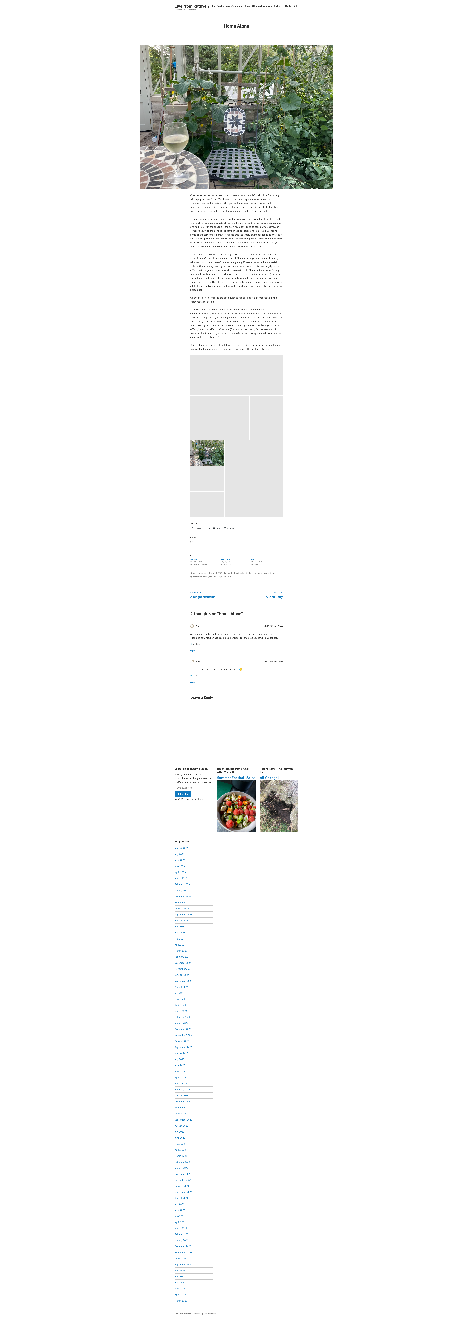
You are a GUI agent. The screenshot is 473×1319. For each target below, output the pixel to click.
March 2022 (181, 1155)
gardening (197, 576)
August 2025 (181, 920)
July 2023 (179, 1059)
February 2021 (182, 1234)
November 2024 (183, 968)
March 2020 (181, 1300)
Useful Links (291, 6)
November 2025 (183, 902)
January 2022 (181, 1168)
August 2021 (181, 1198)
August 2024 (181, 987)
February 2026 (182, 884)
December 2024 (183, 962)
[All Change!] (279, 806)
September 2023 (183, 1047)
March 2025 (181, 950)
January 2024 (181, 1023)
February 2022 (182, 1161)
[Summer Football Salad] (236, 806)
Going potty (255, 559)
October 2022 (182, 1113)
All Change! (269, 777)
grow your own (210, 576)
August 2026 (181, 848)
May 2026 (180, 866)
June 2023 (180, 1065)
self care (272, 573)
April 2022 (180, 1149)
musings (263, 573)
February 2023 (182, 1089)
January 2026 (181, 890)
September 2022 (183, 1119)
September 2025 (183, 914)
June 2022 (180, 1137)
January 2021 (181, 1240)
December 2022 (183, 1101)
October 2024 (182, 974)
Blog (247, 6)
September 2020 (183, 1264)
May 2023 (180, 1071)
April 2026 (180, 872)
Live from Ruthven (192, 6)
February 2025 (182, 956)
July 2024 (179, 993)
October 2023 (182, 1041)
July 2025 (179, 926)
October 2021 (182, 1186)
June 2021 (180, 1210)
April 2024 (180, 1005)
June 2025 (180, 932)
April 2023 (180, 1077)
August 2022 (181, 1125)
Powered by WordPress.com (204, 1313)
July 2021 (179, 1204)
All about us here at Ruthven (267, 6)
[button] (205, 375)
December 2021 (183, 1174)
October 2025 (182, 908)
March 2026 (181, 878)
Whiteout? (194, 559)
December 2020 (183, 1246)
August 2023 (181, 1053)
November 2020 (183, 1252)
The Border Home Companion (227, 6)
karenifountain (199, 573)
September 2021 (183, 1192)
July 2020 (179, 1276)
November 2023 (183, 1035)
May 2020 (180, 1288)
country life (232, 573)
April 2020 (180, 1294)
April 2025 (180, 944)
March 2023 (181, 1083)
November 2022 (183, 1107)
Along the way (226, 559)
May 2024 (180, 999)
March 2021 (181, 1228)
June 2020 (180, 1282)
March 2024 (181, 1011)
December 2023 (183, 1029)
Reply (192, 650)
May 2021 (180, 1216)
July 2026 (179, 854)
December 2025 (183, 896)
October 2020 (182, 1258)
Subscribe (182, 794)
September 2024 (183, 980)
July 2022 (179, 1131)
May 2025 (180, 938)
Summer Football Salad (236, 777)
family (241, 573)
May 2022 (180, 1143)
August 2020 (181, 1270)
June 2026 (180, 860)
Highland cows (251, 573)
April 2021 (180, 1222)
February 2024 (182, 1017)
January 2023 (181, 1095)
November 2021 (183, 1180)
